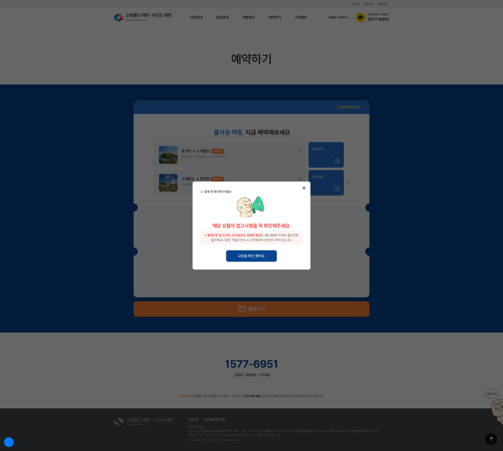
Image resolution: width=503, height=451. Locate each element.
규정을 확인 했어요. (251, 256)
